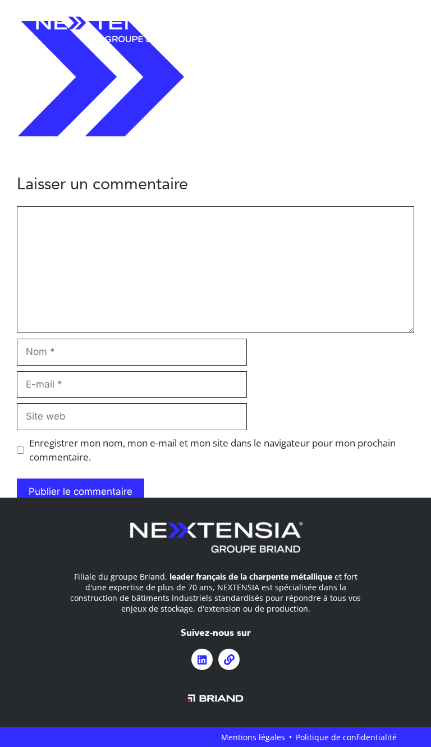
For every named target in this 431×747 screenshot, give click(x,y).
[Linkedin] (202, 659)
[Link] (229, 659)
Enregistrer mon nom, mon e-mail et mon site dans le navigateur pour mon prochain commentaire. (212, 450)
